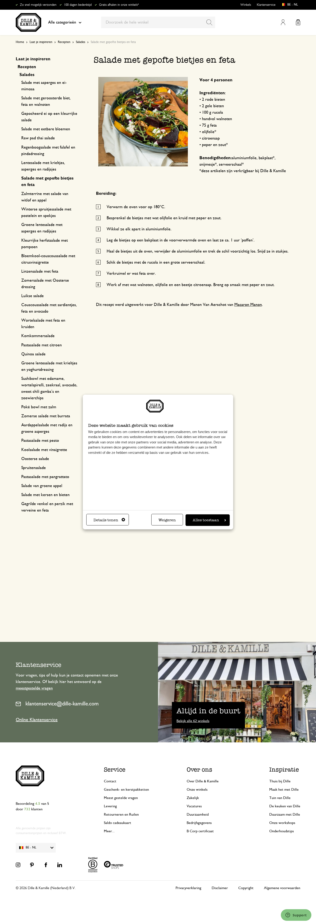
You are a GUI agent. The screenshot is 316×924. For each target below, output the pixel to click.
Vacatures (194, 806)
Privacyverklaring (188, 888)
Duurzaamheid (198, 814)
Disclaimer (220, 888)
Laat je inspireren (41, 42)
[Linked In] (59, 865)
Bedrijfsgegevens (199, 823)
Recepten (64, 42)
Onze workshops (282, 823)
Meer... (109, 831)
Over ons (199, 769)
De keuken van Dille (284, 806)
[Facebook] (45, 865)
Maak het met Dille (284, 789)
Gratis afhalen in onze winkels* (119, 4)
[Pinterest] (32, 865)
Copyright (246, 888)
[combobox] (158, 22)
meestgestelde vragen (34, 688)
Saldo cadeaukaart (117, 823)
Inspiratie (284, 769)
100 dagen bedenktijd (78, 4)
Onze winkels (197, 789)
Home (20, 42)
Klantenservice (266, 4)
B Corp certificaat (200, 831)
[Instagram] (18, 865)
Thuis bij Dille (280, 781)
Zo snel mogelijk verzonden (38, 4)
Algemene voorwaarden (282, 888)
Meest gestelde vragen (121, 798)
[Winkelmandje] (298, 22)
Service (114, 769)
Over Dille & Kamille (203, 781)
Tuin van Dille (280, 798)
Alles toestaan (206, 520)
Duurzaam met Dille (284, 814)
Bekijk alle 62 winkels (193, 721)
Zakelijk (193, 798)
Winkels (245, 4)
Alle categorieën (62, 22)
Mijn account (283, 22)
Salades (80, 42)
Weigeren (167, 520)
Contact (110, 781)
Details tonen (105, 520)
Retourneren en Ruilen (121, 814)
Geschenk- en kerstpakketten (126, 789)
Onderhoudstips (281, 831)
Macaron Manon (248, 305)
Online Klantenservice (37, 719)
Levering (110, 806)
